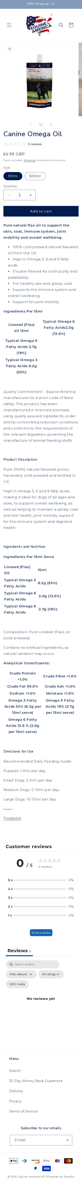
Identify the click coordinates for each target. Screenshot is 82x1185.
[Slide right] (51, 125)
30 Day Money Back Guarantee (36, 1081)
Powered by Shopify (60, 1176)
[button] (9, 25)
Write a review (41, 932)
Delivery (16, 1091)
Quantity (10, 186)
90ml (13, 176)
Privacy (15, 1101)
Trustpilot (12, 818)
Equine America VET (32, 1176)
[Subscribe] (67, 1140)
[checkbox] (17, 984)
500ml (35, 176)
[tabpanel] (41, 1004)
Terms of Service (23, 1111)
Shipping (29, 160)
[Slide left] (31, 125)
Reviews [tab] (19, 950)
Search (15, 1071)
